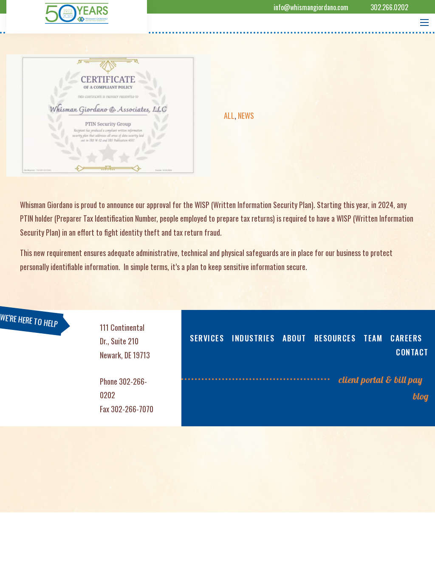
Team (373, 337)
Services (207, 337)
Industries (253, 337)
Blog (421, 396)
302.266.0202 (389, 7)
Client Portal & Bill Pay (380, 380)
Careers (406, 337)
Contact (412, 352)
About (294, 337)
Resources (335, 337)
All (229, 115)
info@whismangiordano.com (311, 7)
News (246, 115)
